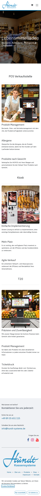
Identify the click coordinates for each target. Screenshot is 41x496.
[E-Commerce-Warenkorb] (32, 5)
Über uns (17, 472)
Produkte (27, 472)
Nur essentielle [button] (20, 492)
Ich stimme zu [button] (33, 492)
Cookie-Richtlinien (8, 486)
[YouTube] (37, 440)
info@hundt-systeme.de (13, 428)
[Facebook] (28, 440)
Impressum (26, 475)
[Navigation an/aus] (37, 5)
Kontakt (36, 475)
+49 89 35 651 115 (11, 418)
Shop (35, 472)
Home (9, 472)
